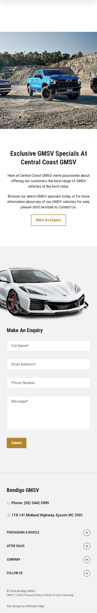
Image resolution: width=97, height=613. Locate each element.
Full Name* (20, 346)
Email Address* (23, 364)
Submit (16, 443)
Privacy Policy (33, 595)
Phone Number (23, 383)
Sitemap (68, 595)
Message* (19, 401)
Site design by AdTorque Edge (25, 606)
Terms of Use (52, 595)
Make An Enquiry (48, 220)
